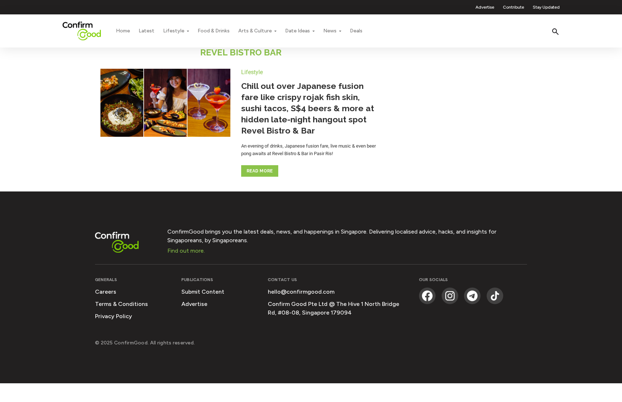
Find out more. (186, 250)
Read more (260, 170)
